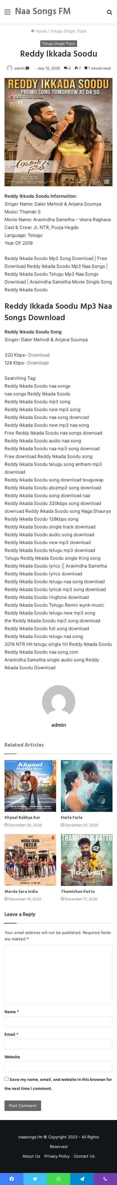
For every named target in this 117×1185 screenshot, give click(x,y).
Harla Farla (71, 817)
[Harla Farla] (86, 786)
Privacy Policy (57, 1156)
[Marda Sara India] (30, 860)
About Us (31, 1156)
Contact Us (84, 1156)
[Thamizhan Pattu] (86, 860)
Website (12, 1056)
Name (11, 1011)
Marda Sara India (21, 891)
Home (40, 31)
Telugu (35, 235)
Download (39, 355)
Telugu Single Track (68, 31)
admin (19, 68)
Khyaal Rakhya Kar (22, 817)
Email (11, 1034)
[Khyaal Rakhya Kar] (30, 786)
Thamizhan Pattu (78, 891)
